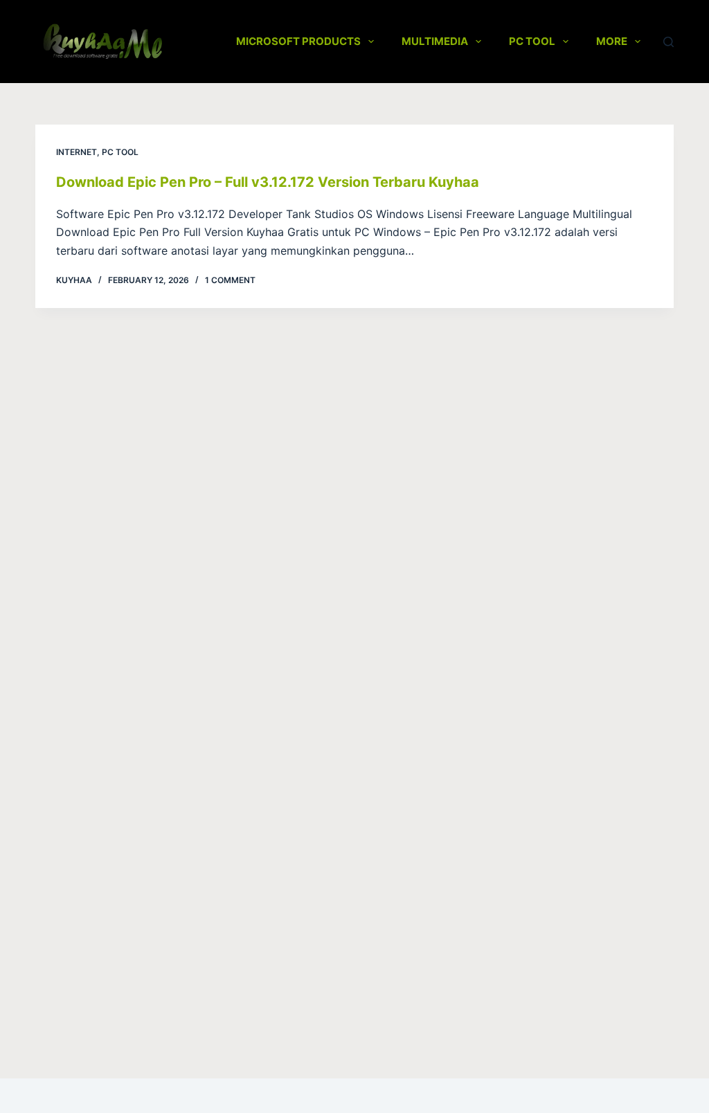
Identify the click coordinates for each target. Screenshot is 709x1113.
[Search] (668, 42)
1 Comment (230, 280)
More (611, 41)
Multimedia (435, 41)
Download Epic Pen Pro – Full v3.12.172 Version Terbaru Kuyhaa (267, 182)
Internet (76, 152)
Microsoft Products (298, 41)
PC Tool (532, 41)
